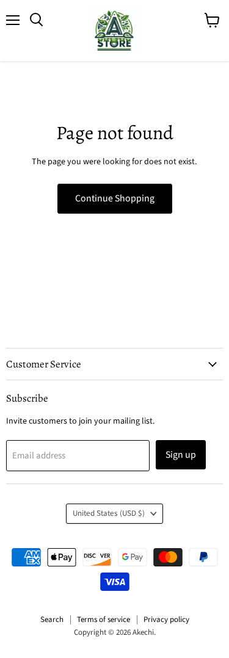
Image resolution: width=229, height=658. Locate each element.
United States (109, 513)
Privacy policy (166, 619)
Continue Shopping (114, 198)
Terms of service (103, 619)
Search (52, 619)
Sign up (180, 454)
